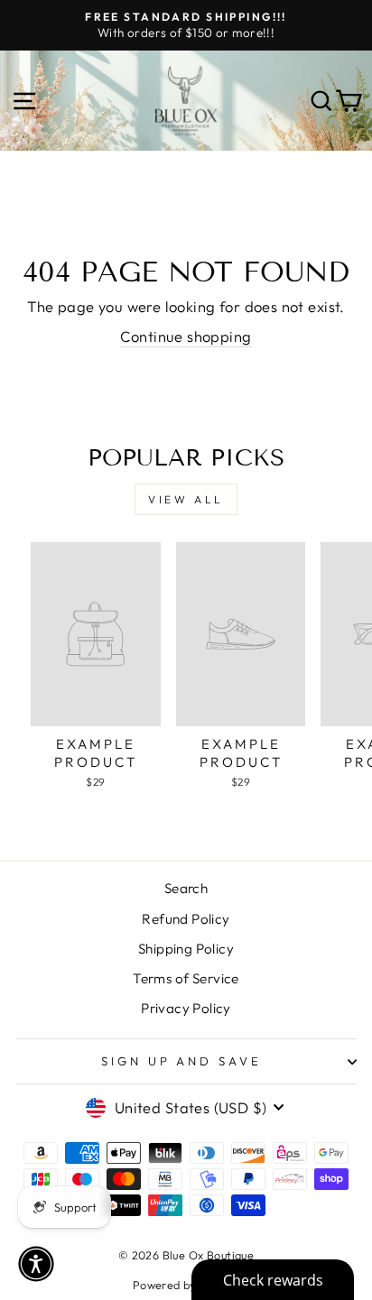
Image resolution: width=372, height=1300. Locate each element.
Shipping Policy (186, 948)
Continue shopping (185, 336)
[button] (36, 1264)
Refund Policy (185, 918)
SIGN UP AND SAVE (182, 1061)
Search (186, 888)
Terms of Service (186, 978)
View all (186, 499)
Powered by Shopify (186, 1284)
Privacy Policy (186, 1008)
